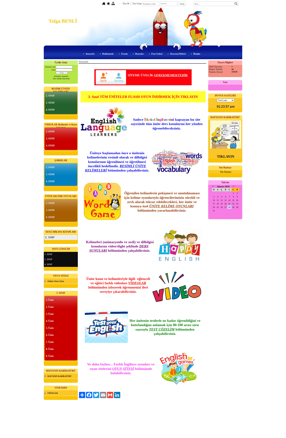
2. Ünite (50, 307)
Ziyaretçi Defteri (178, 54)
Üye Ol (126, 3)
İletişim (196, 54)
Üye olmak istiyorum (61, 78)
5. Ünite (50, 328)
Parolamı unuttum (61, 76)
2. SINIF (50, 95)
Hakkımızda (108, 54)
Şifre (53, 70)
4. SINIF (50, 109)
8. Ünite (50, 349)
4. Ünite (50, 321)
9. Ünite (50, 356)
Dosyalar (139, 54)
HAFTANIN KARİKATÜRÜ (59, 376)
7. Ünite (50, 342)
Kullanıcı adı (50, 67)
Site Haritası (225, 172)
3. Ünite (50, 314)
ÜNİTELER (52, 393)
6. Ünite (50, 335)
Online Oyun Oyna (55, 281)
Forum (124, 54)
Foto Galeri (156, 54)
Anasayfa (90, 54)
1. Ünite (50, 300)
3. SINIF (50, 102)
